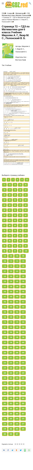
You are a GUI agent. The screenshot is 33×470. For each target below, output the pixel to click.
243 (5, 393)
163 (23, 307)
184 (23, 327)
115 (23, 261)
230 (5, 378)
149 (11, 296)
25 (9, 195)
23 (25, 190)
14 (20, 185)
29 (15, 195)
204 (17, 347)
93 (20, 246)
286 (11, 434)
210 (5, 358)
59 (20, 215)
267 (23, 414)
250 (23, 398)
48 (25, 205)
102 (5, 256)
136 (23, 281)
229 (23, 373)
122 (11, 271)
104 (17, 256)
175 (11, 322)
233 (23, 378)
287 (17, 434)
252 (5, 403)
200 (23, 342)
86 (9, 241)
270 (17, 419)
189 (23, 332)
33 (4, 200)
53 (20, 210)
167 (23, 312)
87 (15, 241)
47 (20, 205)
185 (5, 332)
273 (23, 419)
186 (11, 332)
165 (11, 312)
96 (9, 251)
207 (11, 353)
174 (5, 322)
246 (23, 393)
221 (17, 368)
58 (15, 215)
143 (5, 291)
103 (11, 256)
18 (15, 190)
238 (5, 388)
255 (23, 403)
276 (17, 424)
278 (5, 429)
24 (4, 195)
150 (17, 296)
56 (4, 215)
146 (23, 291)
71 (25, 225)
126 (11, 276)
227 (17, 373)
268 (5, 419)
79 (9, 236)
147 (5, 296)
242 (23, 388)
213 (23, 358)
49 (4, 210)
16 (4, 190)
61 (4, 220)
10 (27, 180)
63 (15, 220)
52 (15, 210)
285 (5, 434)
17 (9, 190)
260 (11, 408)
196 (23, 337)
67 (4, 225)
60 (25, 215)
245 (17, 393)
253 (11, 403)
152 (5, 302)
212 (17, 358)
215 (11, 363)
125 (5, 276)
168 (5, 317)
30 (20, 195)
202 (11, 347)
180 (23, 322)
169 (11, 317)
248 (11, 398)
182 (11, 327)
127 (17, 276)
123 (17, 271)
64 (20, 220)
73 (9, 230)
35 (15, 200)
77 (25, 230)
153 (11, 302)
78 (4, 236)
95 (4, 251)
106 (5, 261)
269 (11, 419)
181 (5, 327)
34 (9, 200)
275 (11, 424)
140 (23, 286)
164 (5, 312)
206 (5, 353)
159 (11, 307)
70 (20, 225)
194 (11, 337)
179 (17, 322)
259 (5, 408)
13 (15, 185)
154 (17, 302)
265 (17, 414)
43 (4, 205)
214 (5, 363)
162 (17, 307)
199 (17, 342)
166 (17, 312)
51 (9, 210)
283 (17, 429)
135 (17, 281)
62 (9, 220)
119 (17, 266)
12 (9, 185)
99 (20, 251)
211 (11, 358)
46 (15, 205)
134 (11, 281)
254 (17, 403)
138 (11, 286)
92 (15, 246)
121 (5, 271)
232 (17, 378)
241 (17, 388)
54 (25, 210)
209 (23, 353)
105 (23, 256)
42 (25, 200)
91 (9, 246)
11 (4, 185)
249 (17, 398)
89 (25, 241)
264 (11, 414)
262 (23, 408)
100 (26, 251)
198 (11, 342)
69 (15, 225)
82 (20, 236)
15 (25, 185)
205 (23, 347)
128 (23, 276)
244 (11, 393)
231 (11, 378)
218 (23, 363)
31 (25, 195)
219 (5, 368)
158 (5, 307)
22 (20, 190)
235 (11, 383)
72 (4, 230)
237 (23, 383)
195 (17, 337)
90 (4, 246)
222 (23, 368)
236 (17, 383)
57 (9, 215)
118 (11, 266)
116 (5, 266)
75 (15, 230)
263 (5, 414)
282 (11, 429)
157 (23, 302)
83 (25, 236)
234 (5, 383)
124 (23, 271)
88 (20, 241)
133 (5, 281)
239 (11, 388)
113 (11, 261)
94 (25, 246)
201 (5, 347)
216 (17, 363)
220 (11, 368)
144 (11, 291)
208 (17, 353)
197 (5, 342)
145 (17, 291)
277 (23, 424)
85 (4, 241)
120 (23, 266)
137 (5, 286)
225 (5, 373)
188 (17, 332)
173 (23, 317)
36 (20, 200)
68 (9, 225)
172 (17, 317)
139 (17, 286)
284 (23, 429)
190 (5, 337)
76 (20, 230)
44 (9, 205)
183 (17, 327)
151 (23, 296)
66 (25, 220)
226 (11, 373)
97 (15, 251)
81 (15, 236)
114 (17, 261)
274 (5, 424)
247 (5, 398)
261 (17, 408)
